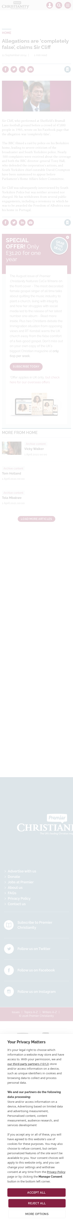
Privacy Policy (56, 1172)
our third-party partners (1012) (28, 1064)
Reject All (37, 1203)
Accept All (36, 1192)
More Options (36, 1214)
